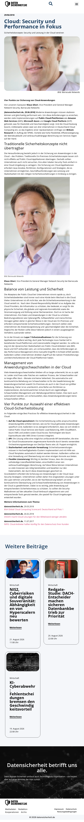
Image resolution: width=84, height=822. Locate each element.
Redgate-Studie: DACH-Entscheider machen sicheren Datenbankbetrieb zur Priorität (61, 603)
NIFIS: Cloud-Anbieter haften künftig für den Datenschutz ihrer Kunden (36, 524)
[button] (76, 4)
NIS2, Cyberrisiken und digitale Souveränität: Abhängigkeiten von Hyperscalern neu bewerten (23, 604)
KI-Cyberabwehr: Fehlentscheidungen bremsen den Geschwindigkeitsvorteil (22, 696)
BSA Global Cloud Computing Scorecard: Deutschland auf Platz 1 (33, 509)
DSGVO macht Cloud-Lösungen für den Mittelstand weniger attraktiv (35, 516)
